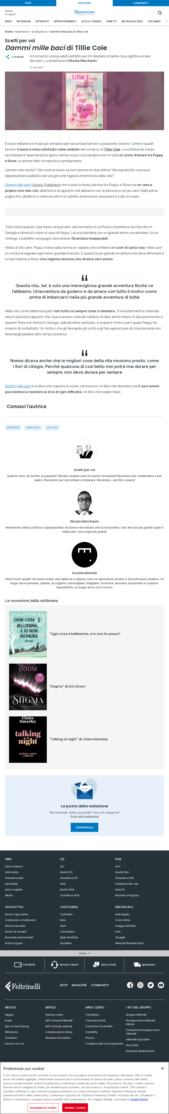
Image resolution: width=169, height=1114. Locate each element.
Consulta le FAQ (95, 1020)
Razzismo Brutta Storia (140, 1051)
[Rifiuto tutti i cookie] (162, 1068)
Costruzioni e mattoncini (20, 920)
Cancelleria (67, 931)
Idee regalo (122, 914)
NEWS (8, 21)
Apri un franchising (17, 1026)
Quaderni (66, 943)
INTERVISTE (42, 21)
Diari (63, 920)
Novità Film (122, 872)
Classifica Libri (14, 878)
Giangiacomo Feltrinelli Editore (140, 1022)
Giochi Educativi (15, 926)
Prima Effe (132, 1045)
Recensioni (13, 427)
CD (62, 866)
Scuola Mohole (84, 573)
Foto (118, 931)
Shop (64, 985)
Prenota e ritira (54, 1014)
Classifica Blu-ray (126, 884)
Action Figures (14, 943)
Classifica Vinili (69, 895)
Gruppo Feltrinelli (136, 1014)
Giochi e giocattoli (16, 914)
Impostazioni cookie (43, 1107)
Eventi (8, 1020)
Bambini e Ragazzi (127, 895)
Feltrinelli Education (138, 1039)
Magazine (79, 985)
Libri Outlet (11, 884)
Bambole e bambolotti (19, 937)
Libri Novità (11, 872)
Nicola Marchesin (84, 521)
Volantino (11, 1038)
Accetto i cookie (75, 1107)
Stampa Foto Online (57, 1038)
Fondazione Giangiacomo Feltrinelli (143, 1031)
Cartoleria (66, 914)
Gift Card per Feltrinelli (59, 1020)
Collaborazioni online (58, 1032)
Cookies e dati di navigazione (104, 1043)
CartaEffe (91, 1032)
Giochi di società (15, 931)
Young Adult (33, 427)
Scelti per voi (84, 470)
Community (100, 985)
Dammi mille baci (18, 185)
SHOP (28, 3)
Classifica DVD (124, 878)
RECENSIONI (24, 21)
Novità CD (66, 872)
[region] (84, 1088)
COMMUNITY (140, 3)
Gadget (120, 937)
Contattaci (84, 827)
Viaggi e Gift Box (125, 926)
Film (117, 866)
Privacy (90, 1038)
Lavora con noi (14, 1043)
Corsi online (122, 920)
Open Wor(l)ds (69, 937)
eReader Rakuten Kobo (129, 943)
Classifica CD (68, 878)
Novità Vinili (67, 889)
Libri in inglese (13, 889)
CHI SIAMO (154, 21)
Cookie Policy (139, 1099)
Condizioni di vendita (99, 1026)
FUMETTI (111, 21)
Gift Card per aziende (58, 1026)
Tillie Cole (52, 427)
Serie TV (120, 889)
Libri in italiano (14, 866)
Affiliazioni (11, 1032)
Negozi (9, 1014)
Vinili (63, 884)
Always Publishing (46, 185)
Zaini (63, 926)
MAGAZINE (84, 3)
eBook (9, 895)
